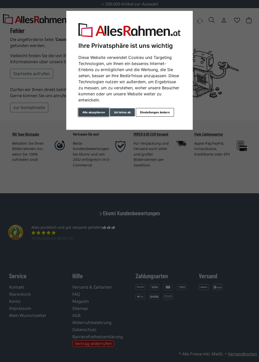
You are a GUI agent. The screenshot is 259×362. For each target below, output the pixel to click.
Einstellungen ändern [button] (155, 112)
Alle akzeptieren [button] (93, 112)
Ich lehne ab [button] (122, 112)
